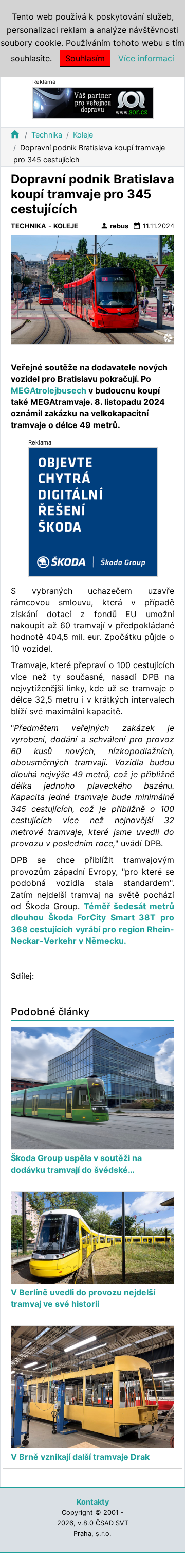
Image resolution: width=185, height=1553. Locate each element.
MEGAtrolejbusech (48, 390)
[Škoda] (93, 511)
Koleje (83, 134)
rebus (114, 225)
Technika (46, 134)
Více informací (146, 58)
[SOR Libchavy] (93, 102)
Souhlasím (85, 58)
